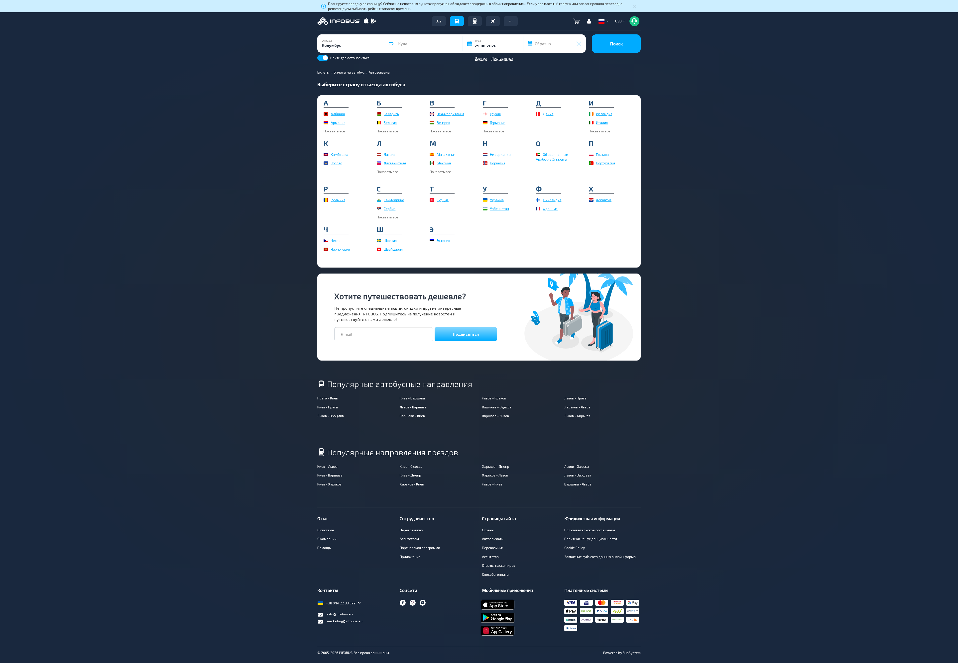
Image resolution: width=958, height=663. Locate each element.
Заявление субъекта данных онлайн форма (600, 557)
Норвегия (497, 163)
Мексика (444, 163)
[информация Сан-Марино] (379, 199)
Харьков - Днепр (495, 466)
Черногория (340, 249)
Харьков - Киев (412, 484)
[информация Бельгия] (379, 122)
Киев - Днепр (410, 475)
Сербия (389, 208)
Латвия (389, 154)
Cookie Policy (574, 548)
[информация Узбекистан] (485, 208)
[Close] (634, 6)
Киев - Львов (327, 466)
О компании (327, 539)
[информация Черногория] (326, 249)
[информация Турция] (432, 199)
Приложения (410, 557)
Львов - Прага (575, 398)
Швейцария (393, 249)
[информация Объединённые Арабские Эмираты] (538, 154)
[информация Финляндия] (538, 199)
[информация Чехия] (326, 240)
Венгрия (443, 122)
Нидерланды (500, 154)
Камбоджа (339, 154)
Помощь (324, 548)
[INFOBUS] (338, 21)
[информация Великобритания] (432, 113)
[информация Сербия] (379, 208)
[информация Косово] (326, 163)
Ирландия (604, 114)
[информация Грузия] (485, 113)
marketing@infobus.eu (344, 621)
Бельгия (390, 122)
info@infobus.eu (340, 614)
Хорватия (603, 200)
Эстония (443, 240)
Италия (602, 122)
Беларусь (391, 114)
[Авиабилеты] (493, 21)
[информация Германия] (485, 122)
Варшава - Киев (412, 416)
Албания (338, 114)
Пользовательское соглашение (589, 530)
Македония (446, 154)
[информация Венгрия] (432, 122)
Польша (602, 154)
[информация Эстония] (432, 240)
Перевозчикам (411, 530)
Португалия (605, 163)
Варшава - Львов (495, 416)
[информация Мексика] (432, 163)
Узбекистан (499, 208)
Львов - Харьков (577, 416)
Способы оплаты (495, 574)
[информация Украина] (485, 199)
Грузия (495, 114)
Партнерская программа (420, 548)
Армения (338, 122)
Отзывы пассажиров (498, 565)
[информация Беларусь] (379, 113)
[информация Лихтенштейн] (379, 163)
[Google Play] (373, 21)
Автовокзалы (492, 539)
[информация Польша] (591, 154)
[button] (511, 21)
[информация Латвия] (379, 154)
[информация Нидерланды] (485, 154)
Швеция (390, 240)
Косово (336, 163)
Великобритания (450, 114)
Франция (550, 208)
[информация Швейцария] (379, 249)
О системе (325, 530)
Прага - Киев (327, 398)
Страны (488, 530)
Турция (443, 200)
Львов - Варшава (413, 407)
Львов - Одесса (576, 466)
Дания (548, 114)
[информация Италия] (591, 122)
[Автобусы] (457, 21)
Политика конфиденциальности (590, 539)
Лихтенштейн (395, 163)
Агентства (490, 557)
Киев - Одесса (411, 466)
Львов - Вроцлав (330, 416)
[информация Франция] (538, 208)
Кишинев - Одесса (496, 407)
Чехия (335, 240)
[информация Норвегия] (485, 163)
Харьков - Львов (577, 407)
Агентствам (409, 539)
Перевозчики (492, 548)
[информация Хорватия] (591, 199)
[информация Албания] (326, 113)
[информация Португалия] (591, 163)
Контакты (327, 590)
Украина (497, 200)
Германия (497, 122)
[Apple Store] (366, 21)
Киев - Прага (327, 407)
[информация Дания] (538, 113)
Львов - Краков (494, 398)
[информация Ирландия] (591, 113)
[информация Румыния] (326, 199)
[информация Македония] (432, 154)
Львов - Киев (492, 484)
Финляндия (552, 200)
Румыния (338, 200)
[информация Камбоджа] (326, 154)
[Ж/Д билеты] (475, 21)
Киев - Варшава (412, 398)
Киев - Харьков (329, 484)
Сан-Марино (394, 200)
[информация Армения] (326, 122)
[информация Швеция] (379, 240)
